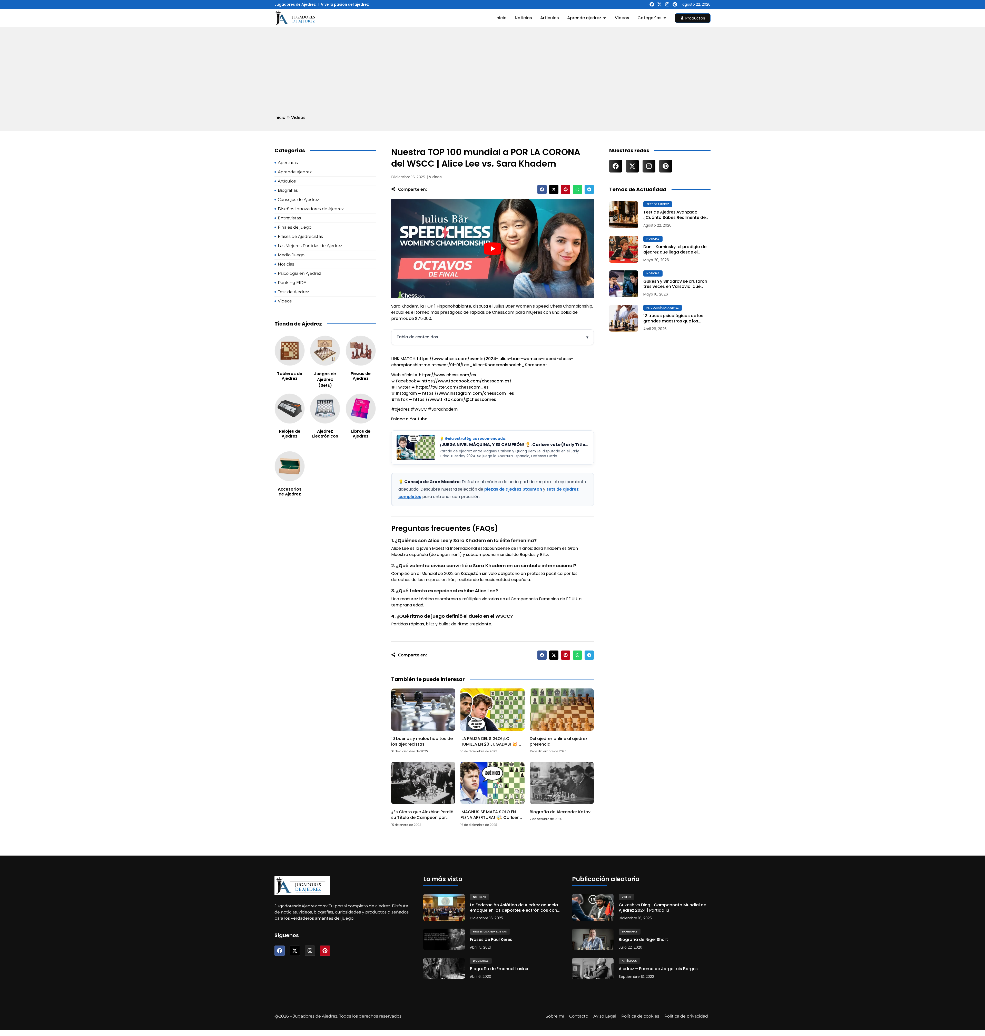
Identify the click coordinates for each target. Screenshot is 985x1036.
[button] (542, 189)
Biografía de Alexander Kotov (560, 812)
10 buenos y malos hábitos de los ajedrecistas (422, 741)
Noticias (652, 239)
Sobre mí (555, 1016)
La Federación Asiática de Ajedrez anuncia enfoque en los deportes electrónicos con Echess (514, 907)
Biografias (481, 961)
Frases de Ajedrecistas (490, 931)
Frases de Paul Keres (491, 939)
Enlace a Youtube (409, 419)
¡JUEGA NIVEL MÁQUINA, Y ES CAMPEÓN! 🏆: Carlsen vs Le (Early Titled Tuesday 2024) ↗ (514, 445)
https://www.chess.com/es (447, 375)
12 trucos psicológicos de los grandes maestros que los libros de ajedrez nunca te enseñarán (673, 318)
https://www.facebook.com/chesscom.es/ (466, 381)
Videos (298, 117)
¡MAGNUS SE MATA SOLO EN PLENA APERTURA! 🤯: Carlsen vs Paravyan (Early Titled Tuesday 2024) (489, 820)
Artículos (629, 961)
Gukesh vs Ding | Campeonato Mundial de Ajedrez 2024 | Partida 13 (662, 907)
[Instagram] (667, 4)
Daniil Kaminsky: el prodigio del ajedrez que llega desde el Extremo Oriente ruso (675, 249)
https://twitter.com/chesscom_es (452, 387)
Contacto (578, 1016)
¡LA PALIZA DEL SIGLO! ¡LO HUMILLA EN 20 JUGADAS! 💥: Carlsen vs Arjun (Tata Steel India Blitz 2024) (489, 747)
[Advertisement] (492, 66)
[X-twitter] (659, 4)
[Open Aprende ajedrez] (605, 18)
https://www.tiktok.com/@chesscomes (454, 399)
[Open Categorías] (665, 18)
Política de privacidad (686, 1016)
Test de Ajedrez (657, 204)
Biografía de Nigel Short (643, 939)
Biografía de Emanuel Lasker (499, 969)
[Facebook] (651, 4)
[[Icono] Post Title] (623, 214)
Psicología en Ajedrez (662, 308)
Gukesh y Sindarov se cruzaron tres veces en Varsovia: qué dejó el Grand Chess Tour (675, 284)
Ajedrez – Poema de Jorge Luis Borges (658, 969)
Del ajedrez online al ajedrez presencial (558, 741)
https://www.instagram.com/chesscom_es (468, 393)
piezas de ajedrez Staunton (513, 489)
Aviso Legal (604, 1016)
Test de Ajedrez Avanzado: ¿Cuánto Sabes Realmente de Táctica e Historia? (674, 215)
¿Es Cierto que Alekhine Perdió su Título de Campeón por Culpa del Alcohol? (422, 817)
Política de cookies (640, 1016)
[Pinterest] (675, 4)
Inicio (279, 117)
